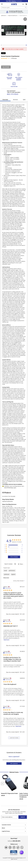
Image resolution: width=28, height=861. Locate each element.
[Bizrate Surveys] (15, 853)
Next (25, 783)
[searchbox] (8, 564)
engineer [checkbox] (13, 574)
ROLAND (13, 496)
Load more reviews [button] (14, 737)
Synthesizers (3, 15)
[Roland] (6, 495)
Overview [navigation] (5, 99)
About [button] (3, 828)
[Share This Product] (25, 19)
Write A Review (14, 557)
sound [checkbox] (5, 570)
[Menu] (2, 4)
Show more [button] (6, 577)
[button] (26, 4)
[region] (14, 545)
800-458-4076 (16, 841)
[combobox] (14, 7)
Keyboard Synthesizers (12, 15)
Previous (2, 783)
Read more (6, 639)
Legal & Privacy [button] (6, 831)
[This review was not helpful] (23, 614)
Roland (3, 53)
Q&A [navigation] (24, 99)
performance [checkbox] (12, 570)
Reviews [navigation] (15, 99)
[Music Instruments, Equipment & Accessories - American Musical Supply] (14, 4)
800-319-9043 (12, 94)
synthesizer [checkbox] (6, 574)
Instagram (10, 847)
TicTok (18, 847)
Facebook (14, 847)
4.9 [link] (8, 58)
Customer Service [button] (6, 824)
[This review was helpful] (20, 614)
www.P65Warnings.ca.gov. (10, 487)
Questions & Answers (14, 753)
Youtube (6, 847)
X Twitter (21, 847)
